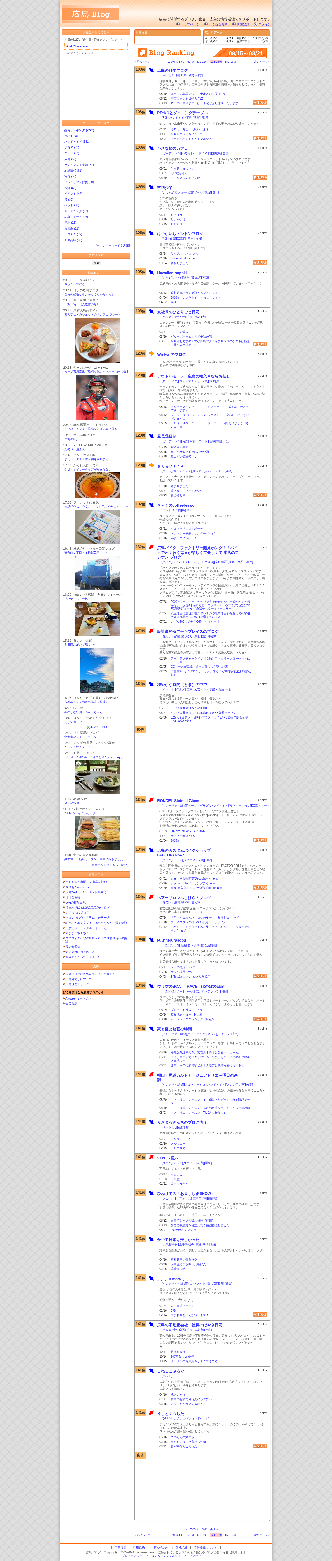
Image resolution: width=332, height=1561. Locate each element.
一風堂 (175, 1179)
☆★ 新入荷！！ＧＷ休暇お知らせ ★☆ (196, 888)
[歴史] (214, 1244)
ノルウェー (178, 1143)
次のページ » (262, 61)
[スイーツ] (224, 1034)
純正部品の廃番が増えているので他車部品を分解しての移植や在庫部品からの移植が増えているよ (210, 615)
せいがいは (178, 219)
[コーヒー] (179, 316)
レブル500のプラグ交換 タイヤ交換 (195, 621)
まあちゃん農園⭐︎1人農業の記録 (86, 882)
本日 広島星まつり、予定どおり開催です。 (200, 93)
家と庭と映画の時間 (174, 1029)
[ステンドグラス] (198, 805)
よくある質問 (218, 24)
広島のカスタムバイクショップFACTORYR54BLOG (184, 852)
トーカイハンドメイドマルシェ (191, 138)
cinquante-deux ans (183, 258)
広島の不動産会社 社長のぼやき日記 (189, 1325)
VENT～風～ (168, 1158)
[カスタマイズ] (188, 381)
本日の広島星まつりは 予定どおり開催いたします (204, 103)
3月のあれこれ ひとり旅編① (190, 976)
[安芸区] (167, 902)
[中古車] (203, 381)
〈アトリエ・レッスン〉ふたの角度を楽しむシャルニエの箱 (210, 1108)
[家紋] (207, 192)
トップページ (190, 24)
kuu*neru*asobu (171, 940)
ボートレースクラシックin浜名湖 (192, 1019)
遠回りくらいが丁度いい (187, 491)
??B (173, 1310)
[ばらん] (198, 192)
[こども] (167, 277)
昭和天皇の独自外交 (184, 1259)
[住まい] (167, 636)
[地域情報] (215, 441)
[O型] (171, 991)
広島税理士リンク (77, 984)
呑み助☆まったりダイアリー (84, 957)
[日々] (215, 192)
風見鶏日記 (168, 436)
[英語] (205, 277)
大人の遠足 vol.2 (183, 967)
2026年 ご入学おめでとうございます (196, 297)
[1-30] (171, 61)
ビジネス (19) (73, 234)
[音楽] (225, 153)
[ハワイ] (186, 153)
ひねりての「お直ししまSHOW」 (186, 1193)
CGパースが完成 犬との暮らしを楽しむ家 (199, 666)
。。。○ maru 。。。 (175, 1279)
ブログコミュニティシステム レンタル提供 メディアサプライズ (166, 1556)
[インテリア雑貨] (173, 1084)
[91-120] (202, 61)
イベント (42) (73, 193)
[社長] (208, 1329)
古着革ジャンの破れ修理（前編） (193, 1220)
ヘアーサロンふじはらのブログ (184, 898)
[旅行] (198, 238)
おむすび (176, 224)
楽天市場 (71, 1003)
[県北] (197, 636)
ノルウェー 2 (180, 1139)
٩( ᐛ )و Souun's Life (78, 887)
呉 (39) (68, 199)
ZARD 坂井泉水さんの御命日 (190, 708)
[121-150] (216, 61)
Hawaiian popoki (172, 273)
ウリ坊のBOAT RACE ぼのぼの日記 (190, 986)
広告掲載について (205, 1547)
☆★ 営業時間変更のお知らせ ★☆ (195, 878)
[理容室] (185, 902)
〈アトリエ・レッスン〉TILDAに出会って (198, 1112)
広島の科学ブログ (172, 70)
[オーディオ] (170, 381)
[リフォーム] (183, 1198)
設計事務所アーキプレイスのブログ (188, 631)
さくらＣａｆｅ (170, 466)
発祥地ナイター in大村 (186, 1014)
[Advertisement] (218, 8)
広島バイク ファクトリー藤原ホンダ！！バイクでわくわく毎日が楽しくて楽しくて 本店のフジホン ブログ (198, 552)
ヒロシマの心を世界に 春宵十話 (87, 917)
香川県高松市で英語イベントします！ (196, 292)
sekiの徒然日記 (75, 902)
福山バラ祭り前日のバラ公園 (190, 451)
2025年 (175, 840)
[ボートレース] (185, 991)
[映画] (183, 945)
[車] (218, 381)
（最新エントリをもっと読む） (109, 865)
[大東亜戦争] (170, 1244)
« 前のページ (142, 61)
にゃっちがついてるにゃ (187, 1404)
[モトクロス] (206, 562)
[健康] (172, 238)
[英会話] (196, 277)
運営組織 (181, 1547)
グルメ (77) (71, 153)
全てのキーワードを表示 (113, 245)
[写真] (180, 238)
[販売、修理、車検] (240, 562)
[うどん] (167, 1163)
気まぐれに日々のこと (80, 952)
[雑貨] (228, 471)
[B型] (165, 117)
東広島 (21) (71, 228)
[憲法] (198, 1244)
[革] (204, 1198)
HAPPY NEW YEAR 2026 (188, 831)
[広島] (184, 75)
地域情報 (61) (73, 170)
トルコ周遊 (178, 1148)
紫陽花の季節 (179, 447)
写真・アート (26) (76, 216)
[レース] (177, 860)
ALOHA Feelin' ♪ (80, 46)
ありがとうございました (187, 134)
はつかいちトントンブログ (180, 234)
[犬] (203, 316)
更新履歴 (120, 1547)
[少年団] (174, 75)
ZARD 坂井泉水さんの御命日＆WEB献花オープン (203, 712)
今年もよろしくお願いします (190, 129)
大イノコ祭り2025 (183, 836)
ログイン (264, 24)
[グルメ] (167, 316)
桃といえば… (179, 1394)
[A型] (165, 238)
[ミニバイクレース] (185, 562)
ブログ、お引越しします (187, 1010)
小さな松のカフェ (172, 148)
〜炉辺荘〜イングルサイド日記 (86, 928)
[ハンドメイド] (178, 117)
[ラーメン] (189, 1163)
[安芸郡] (211, 1283)
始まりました (179, 486)
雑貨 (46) (70, 188)
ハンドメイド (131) (76, 141)
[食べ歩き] (193, 945)
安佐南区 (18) (73, 240)
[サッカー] (198, 471)
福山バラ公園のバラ (184, 456)
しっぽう (176, 214)
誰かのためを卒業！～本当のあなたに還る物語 (96, 923)
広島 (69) (70, 159)
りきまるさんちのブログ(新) (181, 1122)
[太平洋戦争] (186, 1244)
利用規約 (139, 1547)
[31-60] (180, 61)
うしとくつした (170, 1414)
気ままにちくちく (77, 933)
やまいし (176, 1174)
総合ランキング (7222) (79, 130)
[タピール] (168, 1198)
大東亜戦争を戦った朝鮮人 (188, 1264)
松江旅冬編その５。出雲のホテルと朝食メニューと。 (206, 1052)
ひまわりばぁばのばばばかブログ (87, 907)
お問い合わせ (160, 1547)
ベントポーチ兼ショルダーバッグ (193, 533)
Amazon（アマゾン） (79, 998)
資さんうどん (179, 1183)
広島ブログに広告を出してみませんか (90, 974)
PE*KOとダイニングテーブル (182, 113)
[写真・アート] (198, 441)
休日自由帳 (72, 897)
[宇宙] (165, 75)
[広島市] (197, 1198)
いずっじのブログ (77, 912)
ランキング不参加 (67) (79, 164)
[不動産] (167, 1329)
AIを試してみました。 (185, 253)
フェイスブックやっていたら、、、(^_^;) (198, 922)
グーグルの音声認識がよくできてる (194, 1361)
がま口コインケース (184, 538)
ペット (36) (71, 205)
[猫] (187, 1127)
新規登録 (243, 24)
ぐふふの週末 (179, 332)
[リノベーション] (240, 805)
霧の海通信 (72, 947)
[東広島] (216, 153)
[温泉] (208, 1163)
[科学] (199, 75)
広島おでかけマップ (78, 979)
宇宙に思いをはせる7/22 (187, 98)
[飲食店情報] (208, 945)
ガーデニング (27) (76, 211)
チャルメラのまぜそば (185, 178)
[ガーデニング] (171, 153)
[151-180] (230, 61)
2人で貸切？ (179, 173)
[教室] (249, 1084)
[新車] (212, 381)
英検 (174, 302)
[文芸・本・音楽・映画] (209, 689)
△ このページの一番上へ (202, 1529)
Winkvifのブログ (171, 354)
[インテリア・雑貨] (174, 805)
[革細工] (191, 510)
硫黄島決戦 (178, 1269)
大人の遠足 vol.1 (183, 972)
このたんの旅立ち (182, 1437)
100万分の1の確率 (183, 1356)
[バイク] (167, 562)
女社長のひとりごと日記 (178, 312)
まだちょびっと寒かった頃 (188, 1442)
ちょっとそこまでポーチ (187, 528)
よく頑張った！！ (182, 1305)
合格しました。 (181, 263)
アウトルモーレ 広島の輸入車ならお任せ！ (195, 376)
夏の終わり (178, 495)
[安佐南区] (221, 562)
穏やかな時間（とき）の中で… (184, 685)
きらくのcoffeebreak (175, 505)
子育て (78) (71, 147)
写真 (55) (70, 176)
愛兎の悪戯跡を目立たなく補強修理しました (200, 1225)
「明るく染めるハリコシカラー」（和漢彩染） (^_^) (205, 917)
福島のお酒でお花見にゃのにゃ (191, 1399)
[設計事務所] (209, 636)
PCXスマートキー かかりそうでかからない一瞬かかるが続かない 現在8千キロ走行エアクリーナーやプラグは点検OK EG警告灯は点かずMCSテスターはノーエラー (212, 605)
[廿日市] (189, 238)
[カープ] (167, 471)
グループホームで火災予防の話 (191, 336)
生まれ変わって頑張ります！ (190, 1315)
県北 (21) (70, 222)
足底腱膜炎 (178, 1352)
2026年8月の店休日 (183, 1229)
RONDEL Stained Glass (178, 801)
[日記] (204, 117)
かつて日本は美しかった (178, 1240)
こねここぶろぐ (170, 1371)
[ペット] (167, 1127)
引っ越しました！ (182, 168)
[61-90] (191, 61)
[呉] (190, 117)
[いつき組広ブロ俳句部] (177, 192)
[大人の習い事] (235, 1084)
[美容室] (196, 902)
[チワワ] (174, 1418)
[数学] (187, 277)
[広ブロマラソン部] (207, 991)
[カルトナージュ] (195, 1084)
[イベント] (168, 689)
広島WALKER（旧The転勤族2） (88, 892)
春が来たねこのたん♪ (185, 1446)
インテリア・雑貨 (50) (79, 182)
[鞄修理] (212, 1198)
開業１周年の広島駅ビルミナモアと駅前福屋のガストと (207, 1065)
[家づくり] (187, 636)
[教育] (191, 75)
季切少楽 (165, 187)
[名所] (200, 1163)
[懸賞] (196, 117)
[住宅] (176, 636)
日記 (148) (71, 136)
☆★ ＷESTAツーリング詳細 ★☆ (193, 883)
